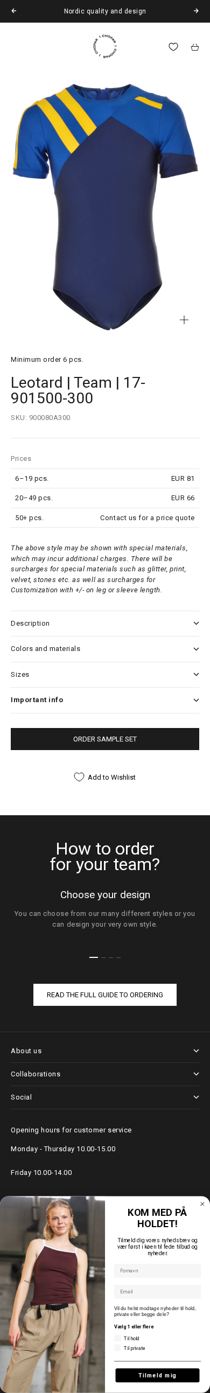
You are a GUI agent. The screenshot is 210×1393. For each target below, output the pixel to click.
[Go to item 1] (93, 321)
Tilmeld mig (157, 1375)
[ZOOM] (184, 320)
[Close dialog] (202, 1204)
